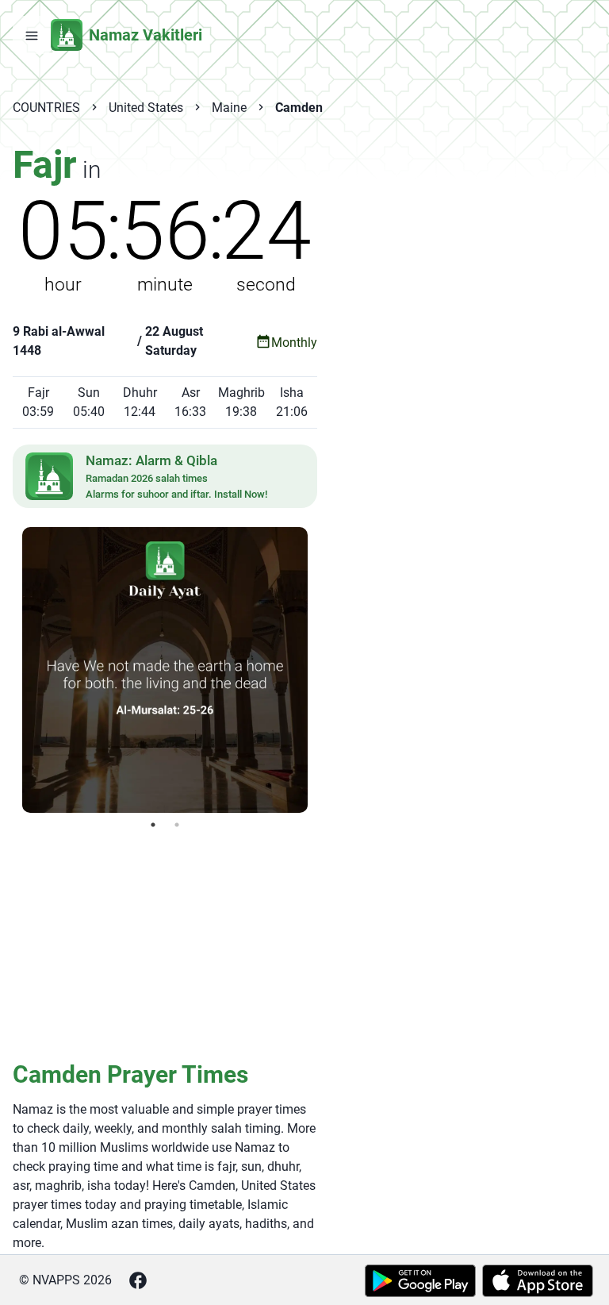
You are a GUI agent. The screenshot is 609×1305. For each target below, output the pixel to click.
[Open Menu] (32, 35)
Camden (299, 107)
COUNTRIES (46, 107)
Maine (229, 107)
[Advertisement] (165, 944)
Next (319, 670)
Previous (10, 670)
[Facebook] (138, 1280)
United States (146, 107)
